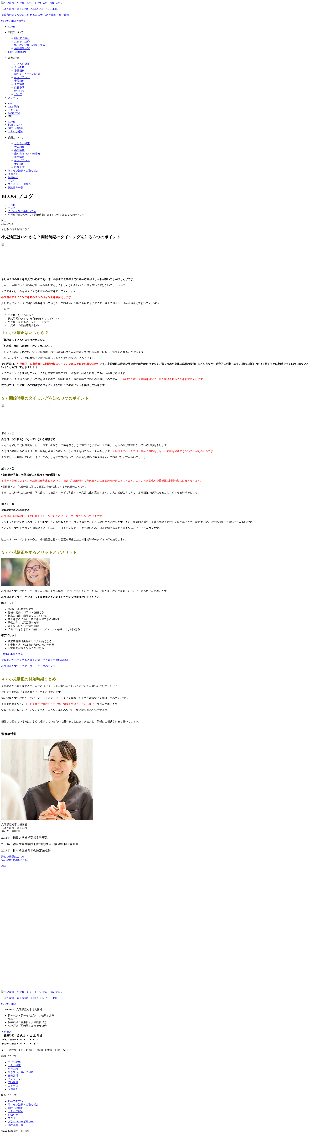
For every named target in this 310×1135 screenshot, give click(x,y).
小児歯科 (19, 70)
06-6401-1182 (8, 20)
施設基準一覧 (22, 48)
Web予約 (21, 20)
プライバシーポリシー (21, 184)
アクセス (13, 97)
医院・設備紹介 (17, 128)
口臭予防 (19, 87)
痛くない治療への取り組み (29, 45)
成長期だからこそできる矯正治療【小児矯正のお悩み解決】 (36, 660)
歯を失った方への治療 (27, 74)
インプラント (22, 77)
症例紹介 (19, 91)
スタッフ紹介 (22, 41)
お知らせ (13, 177)
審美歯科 (19, 80)
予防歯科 (19, 84)
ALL (3, 865)
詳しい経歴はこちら (13, 856)
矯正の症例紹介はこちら (15, 860)
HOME (12, 26)
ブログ (18, 94)
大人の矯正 (20, 67)
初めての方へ (22, 38)
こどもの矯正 (22, 63)
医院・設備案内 (17, 51)
